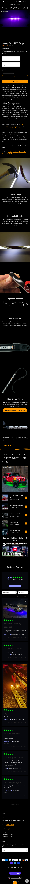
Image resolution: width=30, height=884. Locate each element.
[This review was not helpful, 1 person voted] (24, 795)
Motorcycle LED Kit (14, 514)
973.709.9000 (15, 4)
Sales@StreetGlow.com (11, 829)
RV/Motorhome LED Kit (16, 505)
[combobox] (22, 596)
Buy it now (15, 81)
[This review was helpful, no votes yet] (21, 637)
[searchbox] (8, 592)
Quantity (4, 69)
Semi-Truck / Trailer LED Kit (16, 496)
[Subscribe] (26, 850)
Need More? (7, 445)
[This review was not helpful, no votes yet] (24, 637)
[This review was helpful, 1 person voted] (21, 771)
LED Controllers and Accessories (15, 410)
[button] (2, 8)
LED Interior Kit (13, 522)
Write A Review (15, 586)
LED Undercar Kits (14, 530)
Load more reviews (15, 804)
